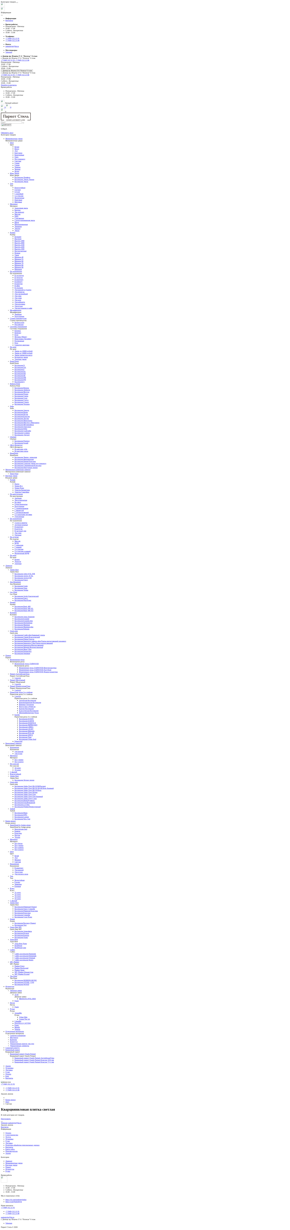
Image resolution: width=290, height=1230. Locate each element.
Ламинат (8, 1161)
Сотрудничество (11, 1135)
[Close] (17, 2)
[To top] (2, 1121)
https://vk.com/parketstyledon (15, 1200)
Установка (9, 1068)
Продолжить (6, 1119)
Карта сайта (10, 1149)
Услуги (8, 1137)
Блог (7, 1076)
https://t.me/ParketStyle (13, 1202)
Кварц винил (10, 1100)
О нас (7, 1072)
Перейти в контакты (9, 85)
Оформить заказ (7, 133)
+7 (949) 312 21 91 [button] (8, 1208)
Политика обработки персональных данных (22, 1145)
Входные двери (11, 1165)
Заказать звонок (7, 1094)
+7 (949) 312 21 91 (12, 38)
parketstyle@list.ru (12, 46)
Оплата (8, 1074)
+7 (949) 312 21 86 (12, 40)
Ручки (7, 1171)
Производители (11, 1151)
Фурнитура (9, 1169)
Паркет (8, 1167)
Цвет (7, 1102)
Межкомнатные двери (14, 1163)
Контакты (9, 20)
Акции (8, 1066)
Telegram (8, 1223)
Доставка (9, 1070)
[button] (6, 87)
